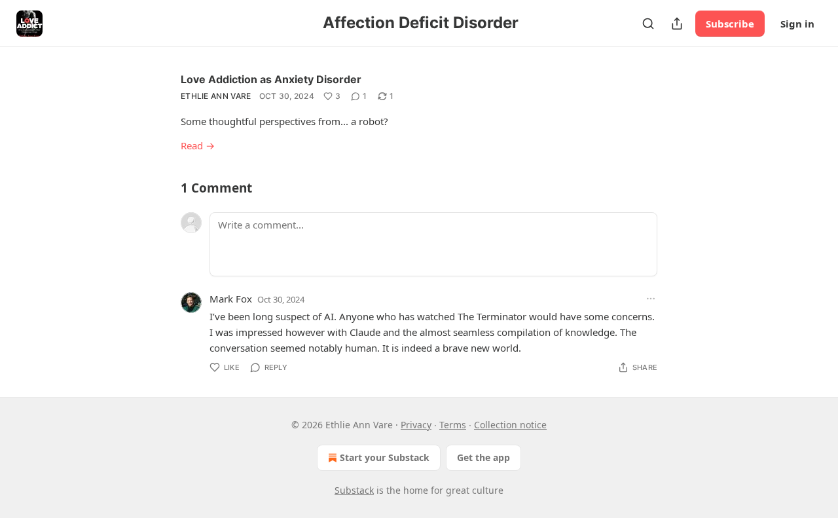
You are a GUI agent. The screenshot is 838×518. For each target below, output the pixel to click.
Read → (198, 145)
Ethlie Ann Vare (216, 96)
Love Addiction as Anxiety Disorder (271, 79)
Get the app (483, 457)
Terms (452, 424)
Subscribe (730, 23)
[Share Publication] (677, 23)
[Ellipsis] (650, 298)
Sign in (797, 23)
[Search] (648, 23)
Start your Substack (384, 457)
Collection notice (510, 424)
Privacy (416, 424)
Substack (354, 490)
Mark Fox (231, 298)
